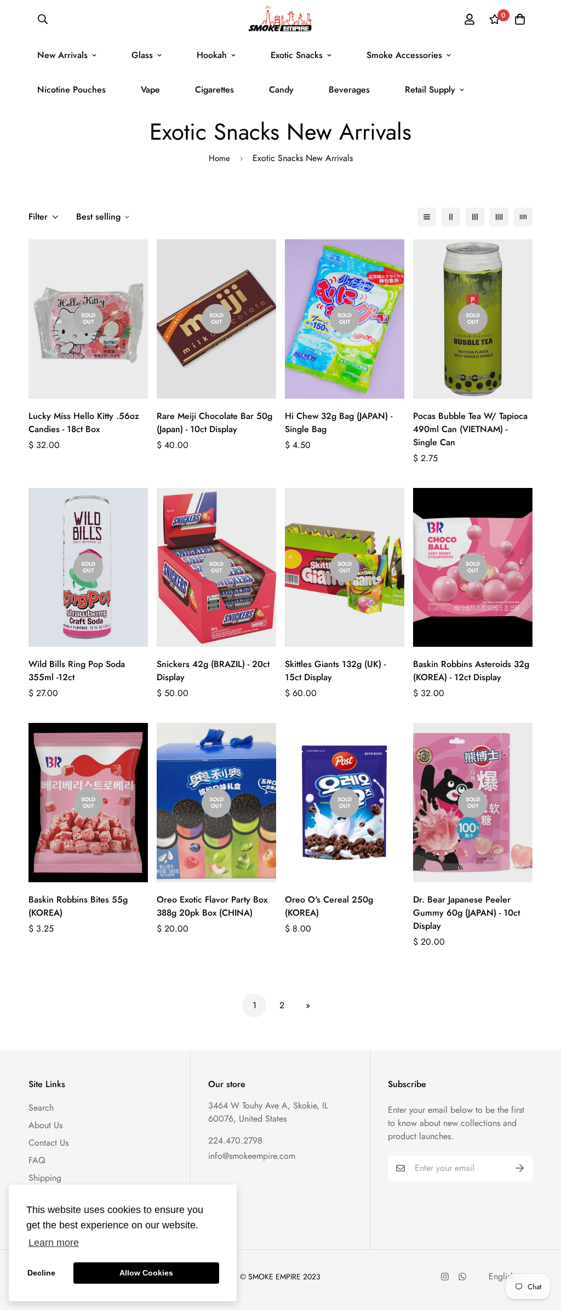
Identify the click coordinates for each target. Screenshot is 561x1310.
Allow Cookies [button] (146, 1272)
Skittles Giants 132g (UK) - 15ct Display (335, 670)
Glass (142, 55)
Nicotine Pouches (71, 89)
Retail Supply (430, 89)
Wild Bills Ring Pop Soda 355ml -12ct (76, 670)
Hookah (212, 55)
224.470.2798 (235, 1140)
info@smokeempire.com (251, 1156)
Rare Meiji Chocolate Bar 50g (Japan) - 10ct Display (214, 422)
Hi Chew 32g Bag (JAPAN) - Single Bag (338, 422)
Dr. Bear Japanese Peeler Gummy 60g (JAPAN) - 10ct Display (466, 912)
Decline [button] (41, 1272)
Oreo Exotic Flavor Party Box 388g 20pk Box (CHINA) (212, 906)
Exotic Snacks (297, 55)
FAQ (36, 1160)
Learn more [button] (53, 1242)
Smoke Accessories (404, 55)
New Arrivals (62, 55)
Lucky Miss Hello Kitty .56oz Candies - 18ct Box (83, 422)
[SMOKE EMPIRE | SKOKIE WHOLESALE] (280, 19)
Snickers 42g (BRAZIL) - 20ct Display (213, 670)
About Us (45, 1125)
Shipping (44, 1177)
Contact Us (48, 1142)
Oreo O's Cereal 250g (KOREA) (329, 906)
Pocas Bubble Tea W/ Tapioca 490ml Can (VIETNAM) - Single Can (470, 429)
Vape (150, 89)
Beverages (349, 89)
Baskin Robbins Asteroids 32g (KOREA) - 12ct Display (471, 670)
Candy (281, 89)
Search (41, 1107)
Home (219, 158)
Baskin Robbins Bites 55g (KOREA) (78, 906)
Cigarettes (214, 89)
